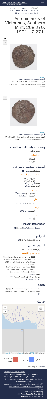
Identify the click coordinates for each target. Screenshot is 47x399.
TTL (10, 8)
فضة (29, 186)
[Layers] (41, 308)
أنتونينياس (31, 183)
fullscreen (41, 367)
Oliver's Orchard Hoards (31, 228)
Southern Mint (20, 203)
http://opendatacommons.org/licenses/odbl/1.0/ (23, 384)
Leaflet (42, 77)
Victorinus (21, 193)
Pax (30, 218)
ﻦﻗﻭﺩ (27, 171)
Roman (32, 274)
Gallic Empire (24, 196)
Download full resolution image (31, 79)
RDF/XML (16, 8)
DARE (32, 353)
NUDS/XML (25, 8)
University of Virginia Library (14, 372)
